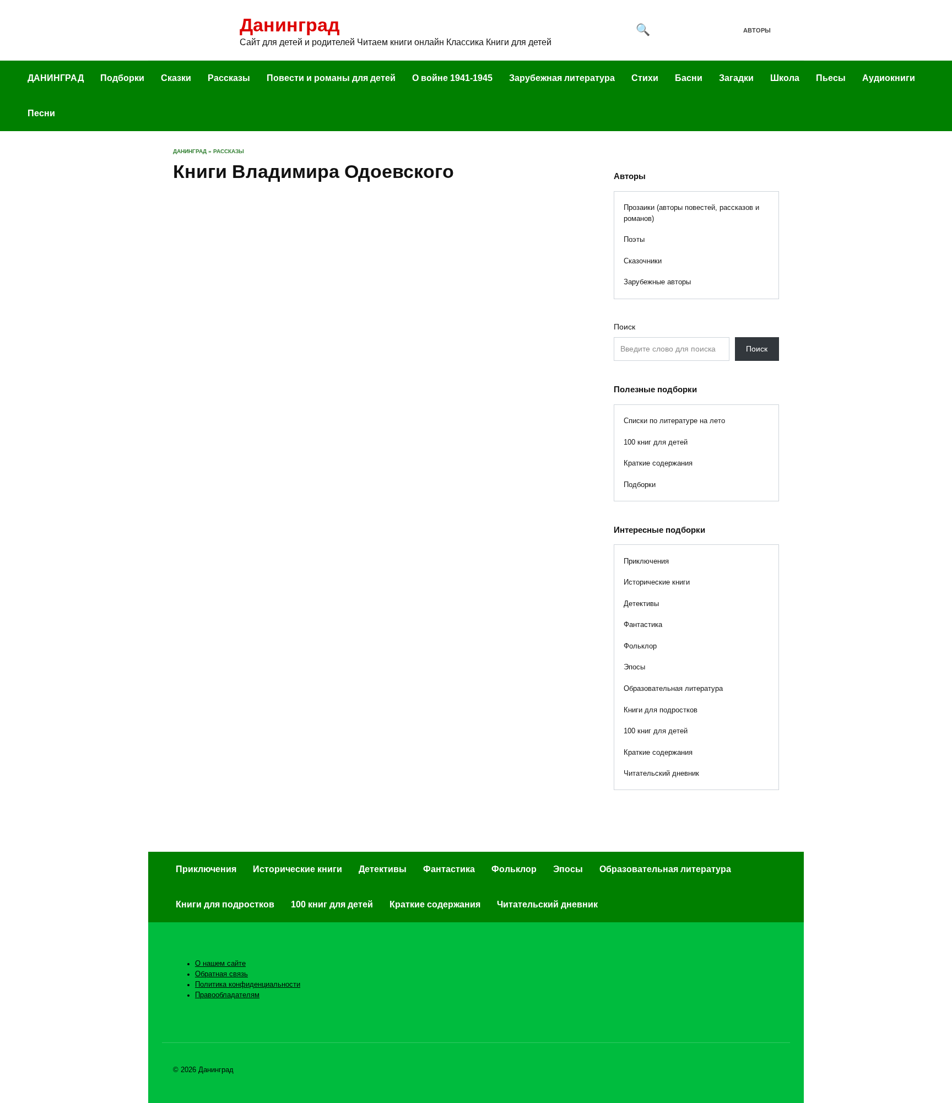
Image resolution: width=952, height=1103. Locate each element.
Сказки (176, 78)
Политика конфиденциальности (247, 984)
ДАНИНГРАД (56, 78)
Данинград (290, 24)
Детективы (641, 603)
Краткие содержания (658, 463)
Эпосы (634, 667)
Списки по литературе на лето (674, 421)
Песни (41, 113)
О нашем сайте (220, 963)
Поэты (634, 239)
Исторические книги (657, 582)
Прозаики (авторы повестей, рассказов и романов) (691, 213)
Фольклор (640, 646)
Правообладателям (227, 995)
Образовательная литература (673, 688)
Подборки (122, 78)
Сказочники (643, 261)
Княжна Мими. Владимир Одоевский (232, 318)
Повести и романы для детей (331, 78)
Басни (688, 78)
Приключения (646, 561)
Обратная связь (221, 974)
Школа (784, 78)
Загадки (736, 78)
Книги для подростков (660, 710)
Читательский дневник (661, 773)
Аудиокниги (888, 78)
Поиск (624, 326)
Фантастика (643, 624)
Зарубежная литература (562, 78)
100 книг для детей (656, 442)
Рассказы (229, 78)
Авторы (757, 30)
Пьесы (831, 78)
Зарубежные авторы (657, 282)
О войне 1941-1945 (452, 78)
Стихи (644, 78)
